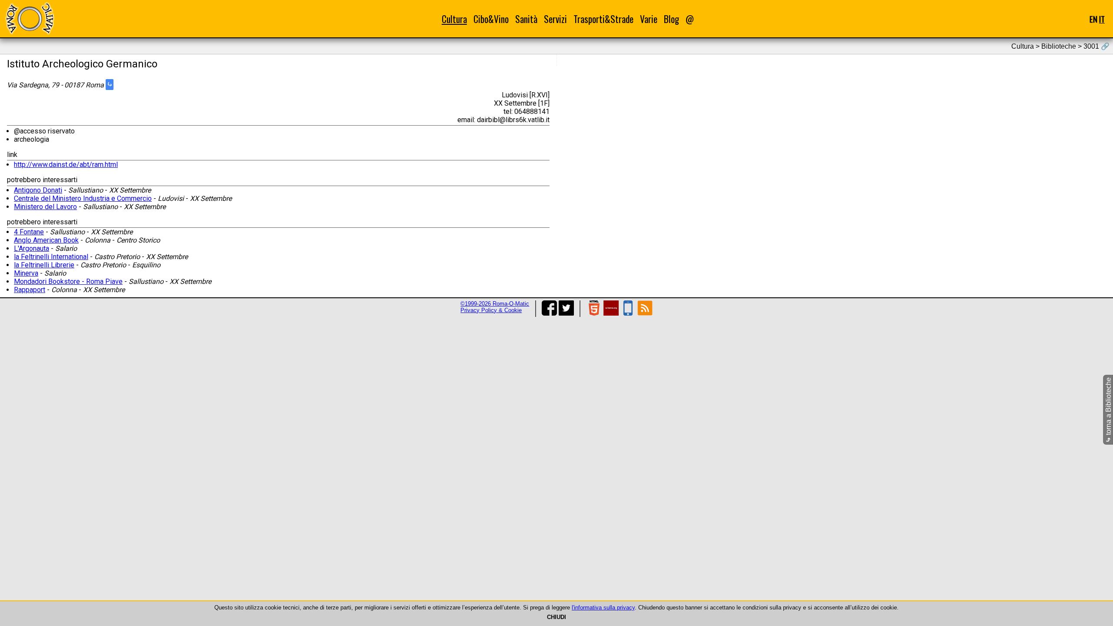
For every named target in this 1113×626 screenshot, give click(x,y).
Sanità (526, 19)
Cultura (454, 19)
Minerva (26, 273)
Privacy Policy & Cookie (491, 310)
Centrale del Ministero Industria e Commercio (83, 198)
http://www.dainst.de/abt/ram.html (66, 164)
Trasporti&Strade (603, 19)
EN (1093, 19)
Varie (648, 19)
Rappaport (29, 290)
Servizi (555, 19)
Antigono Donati (38, 190)
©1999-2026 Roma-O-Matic (494, 303)
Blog (671, 19)
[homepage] (29, 18)
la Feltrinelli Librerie (44, 265)
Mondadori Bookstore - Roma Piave (68, 281)
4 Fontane (29, 232)
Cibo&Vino (491, 19)
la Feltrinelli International (51, 257)
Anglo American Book (46, 240)
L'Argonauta (31, 248)
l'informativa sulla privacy (603, 607)
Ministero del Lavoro (45, 207)
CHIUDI (556, 617)
